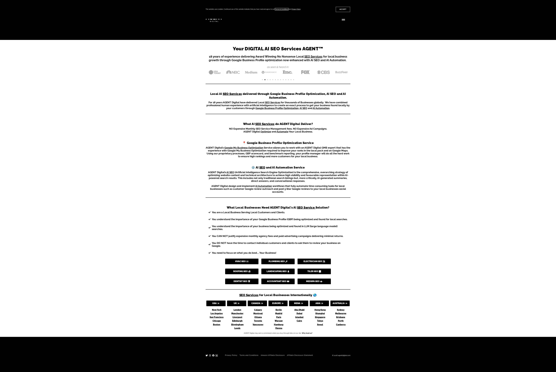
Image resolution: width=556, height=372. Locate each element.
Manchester (237, 313)
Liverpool (237, 317)
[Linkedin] (217, 355)
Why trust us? (307, 333)
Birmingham (237, 324)
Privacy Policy (231, 355)
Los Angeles (217, 313)
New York (216, 310)
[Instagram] (210, 355)
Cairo (299, 321)
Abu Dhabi (299, 310)
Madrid (278, 313)
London (237, 310)
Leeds (237, 328)
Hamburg (278, 324)
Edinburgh (237, 321)
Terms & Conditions (281, 9)
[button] (343, 19)
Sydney (340, 310)
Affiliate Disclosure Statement (300, 355)
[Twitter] (207, 355)
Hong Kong (320, 310)
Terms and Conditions (249, 355)
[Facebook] (213, 355)
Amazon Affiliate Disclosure (273, 355)
